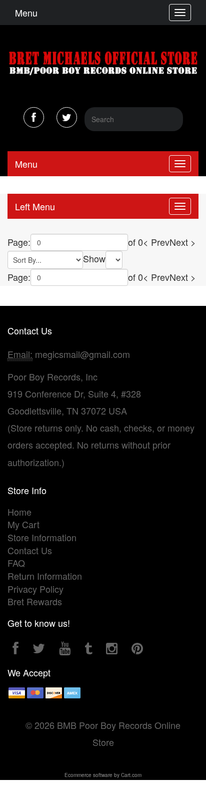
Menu (26, 12)
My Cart (24, 524)
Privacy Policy (36, 588)
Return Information (45, 575)
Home (20, 511)
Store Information (42, 537)
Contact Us (30, 550)
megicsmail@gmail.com (82, 353)
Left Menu (35, 206)
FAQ (16, 562)
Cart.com (131, 774)
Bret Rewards (35, 601)
